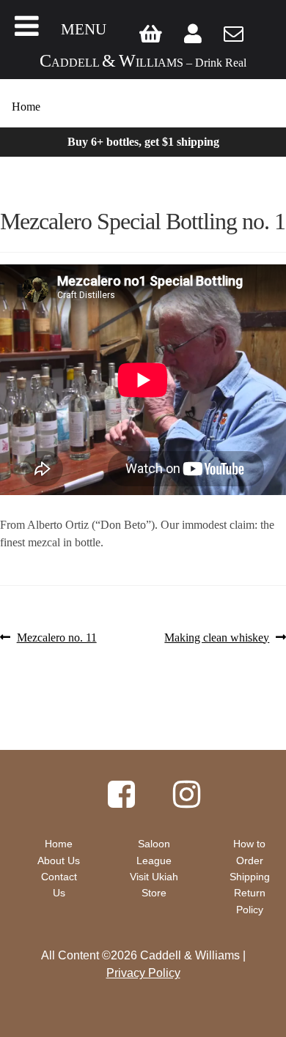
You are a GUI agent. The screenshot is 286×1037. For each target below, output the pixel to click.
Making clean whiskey (216, 638)
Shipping (250, 876)
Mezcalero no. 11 (56, 638)
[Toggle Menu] (27, 25)
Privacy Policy (143, 973)
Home (26, 106)
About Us (58, 860)
